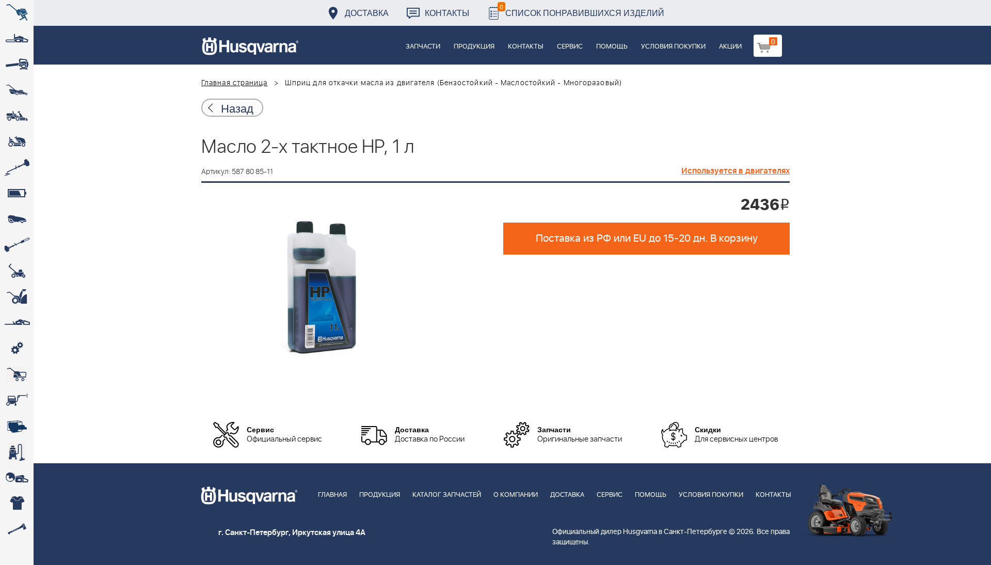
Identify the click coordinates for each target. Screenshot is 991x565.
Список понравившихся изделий (582, 10)
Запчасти (423, 47)
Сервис (570, 47)
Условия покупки (673, 47)
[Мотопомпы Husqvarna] (17, 426)
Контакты (447, 13)
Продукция (474, 47)
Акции (730, 47)
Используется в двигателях (735, 171)
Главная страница (234, 83)
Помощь (612, 47)
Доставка (367, 13)
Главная (332, 495)
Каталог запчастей (446, 495)
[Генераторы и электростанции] (17, 374)
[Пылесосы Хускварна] (17, 452)
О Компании (515, 495)
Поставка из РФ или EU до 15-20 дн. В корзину (647, 238)
